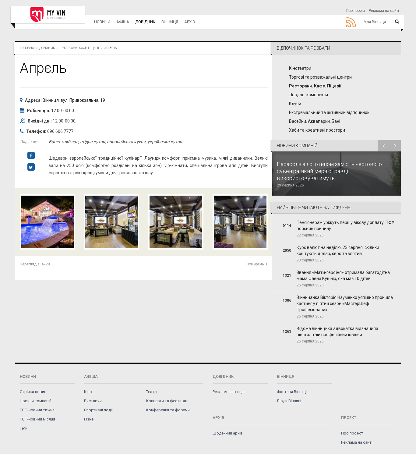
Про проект (355, 11)
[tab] (336, 88)
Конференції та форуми (168, 410)
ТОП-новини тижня (37, 410)
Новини (102, 22)
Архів (189, 22)
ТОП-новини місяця (37, 419)
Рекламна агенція (229, 391)
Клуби (295, 103)
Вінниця (169, 22)
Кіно (88, 391)
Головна (27, 48)
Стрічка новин (33, 391)
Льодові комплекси (308, 94)
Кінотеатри (300, 68)
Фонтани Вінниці (292, 391)
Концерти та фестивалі (167, 401)
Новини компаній (35, 401)
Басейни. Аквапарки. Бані (314, 121)
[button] (336, 48)
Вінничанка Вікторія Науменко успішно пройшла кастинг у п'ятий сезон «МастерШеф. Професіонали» (345, 303)
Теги (23, 428)
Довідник (145, 22)
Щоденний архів (228, 433)
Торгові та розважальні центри (320, 77)
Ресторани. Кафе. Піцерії (80, 48)
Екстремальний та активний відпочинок (329, 112)
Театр (151, 391)
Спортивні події (98, 410)
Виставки (93, 401)
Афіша (122, 22)
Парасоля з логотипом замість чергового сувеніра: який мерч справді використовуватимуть (329, 171)
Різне (88, 419)
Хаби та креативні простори (317, 130)
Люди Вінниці (289, 401)
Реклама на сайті (384, 11)
